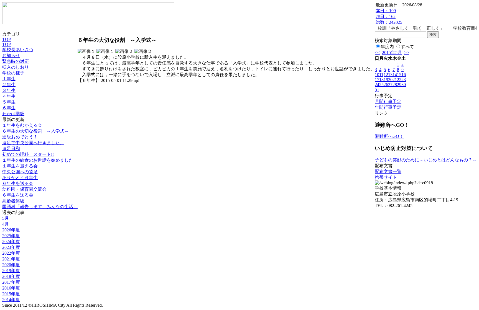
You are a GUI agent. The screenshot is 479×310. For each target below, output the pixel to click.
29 (399, 84)
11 (381, 74)
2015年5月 (392, 52)
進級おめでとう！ (20, 137)
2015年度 (11, 293)
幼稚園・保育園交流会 (24, 189)
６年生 (9, 107)
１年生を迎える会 (20, 166)
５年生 (9, 102)
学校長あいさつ (17, 49)
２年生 (9, 84)
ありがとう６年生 (20, 177)
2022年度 (11, 253)
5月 (5, 218)
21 (395, 79)
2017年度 (11, 282)
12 (386, 74)
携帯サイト (386, 177)
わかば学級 (13, 113)
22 (399, 79)
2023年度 (11, 247)
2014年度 (11, 299)
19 (386, 79)
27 (390, 84)
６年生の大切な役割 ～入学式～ (35, 131)
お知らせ (11, 55)
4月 (5, 224)
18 (381, 79)
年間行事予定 (388, 107)
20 (390, 79)
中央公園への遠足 (20, 171)
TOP (6, 39)
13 (390, 74)
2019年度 (11, 270)
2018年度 (11, 276)
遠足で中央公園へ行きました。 (33, 142)
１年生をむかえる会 (22, 125)
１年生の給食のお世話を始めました (37, 160)
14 (395, 74)
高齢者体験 (13, 200)
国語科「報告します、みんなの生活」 (40, 206)
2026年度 (11, 230)
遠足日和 (11, 148)
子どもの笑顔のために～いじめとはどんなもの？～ (426, 159)
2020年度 (11, 264)
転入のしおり (15, 67)
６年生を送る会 (17, 183)
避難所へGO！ (389, 136)
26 (386, 84)
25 (381, 84)
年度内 (387, 46)
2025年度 (11, 235)
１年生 (9, 78)
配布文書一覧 (388, 171)
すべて (407, 46)
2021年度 (11, 259)
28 (395, 84)
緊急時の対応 (15, 61)
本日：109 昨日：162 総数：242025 (389, 16)
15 (399, 74)
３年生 (9, 90)
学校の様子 (13, 73)
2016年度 (11, 288)
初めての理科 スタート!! (28, 154)
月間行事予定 (388, 101)
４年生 (9, 96)
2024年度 (11, 241)
